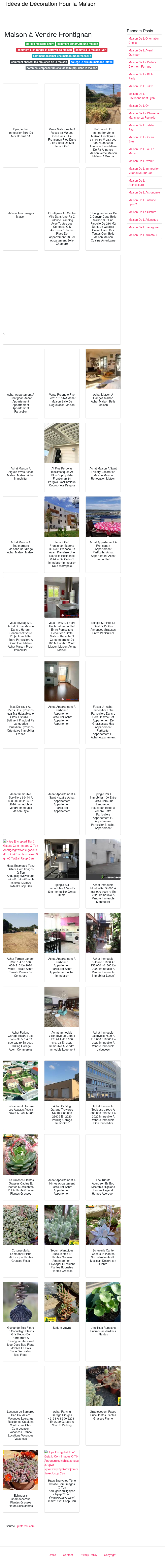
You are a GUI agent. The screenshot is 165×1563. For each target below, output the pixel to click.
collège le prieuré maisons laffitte (91, 62)
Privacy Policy (88, 1555)
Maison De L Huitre (141, 86)
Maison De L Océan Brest (141, 139)
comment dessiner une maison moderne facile (62, 56)
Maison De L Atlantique (143, 219)
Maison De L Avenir (141, 161)
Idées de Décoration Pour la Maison (51, 3)
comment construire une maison (77, 44)
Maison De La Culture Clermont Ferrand (142, 64)
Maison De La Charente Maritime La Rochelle (144, 115)
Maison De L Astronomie (144, 192)
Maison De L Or (139, 106)
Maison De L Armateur (143, 235)
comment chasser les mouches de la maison (39, 62)
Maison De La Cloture (142, 212)
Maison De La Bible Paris (141, 76)
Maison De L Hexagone (144, 227)
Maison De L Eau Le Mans (142, 151)
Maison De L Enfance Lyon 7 (142, 202)
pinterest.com (26, 1526)
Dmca (52, 1555)
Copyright (110, 1555)
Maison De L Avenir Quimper (141, 52)
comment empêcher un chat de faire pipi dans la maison (62, 68)
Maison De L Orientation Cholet (144, 40)
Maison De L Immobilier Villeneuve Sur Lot (144, 170)
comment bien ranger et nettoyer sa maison (45, 50)
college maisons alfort (40, 44)
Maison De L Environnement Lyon (142, 96)
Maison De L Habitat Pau (142, 127)
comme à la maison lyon (90, 50)
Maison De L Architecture (137, 182)
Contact (68, 1555)
